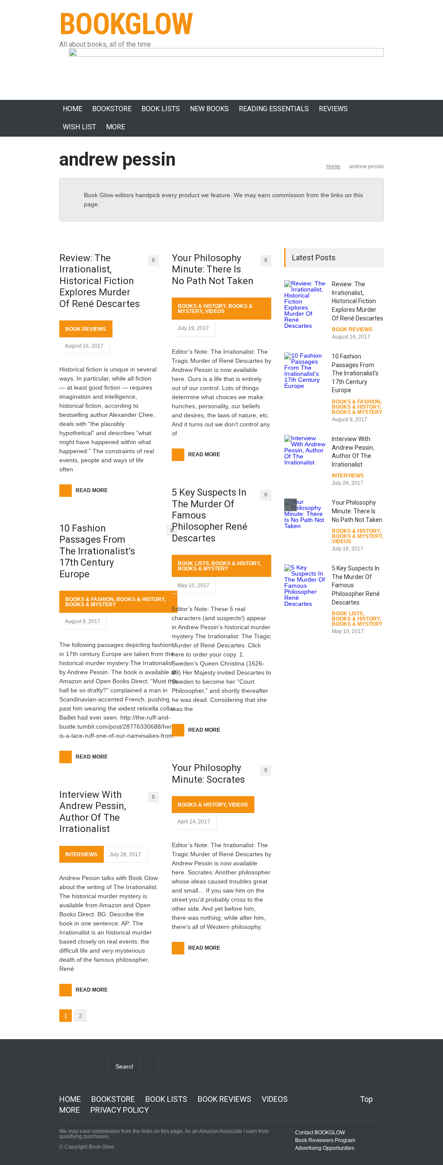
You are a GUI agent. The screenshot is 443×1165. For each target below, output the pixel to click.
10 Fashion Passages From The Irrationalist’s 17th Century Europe (97, 551)
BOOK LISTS (160, 109)
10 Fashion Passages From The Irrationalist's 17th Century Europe (355, 373)
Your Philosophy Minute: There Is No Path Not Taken (213, 269)
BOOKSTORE (112, 109)
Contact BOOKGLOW (320, 1133)
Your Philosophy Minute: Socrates (208, 773)
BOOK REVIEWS (85, 329)
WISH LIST (79, 127)
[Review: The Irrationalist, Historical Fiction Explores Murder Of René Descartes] (305, 304)
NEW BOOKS (209, 109)
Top (366, 1099)
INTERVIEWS (81, 854)
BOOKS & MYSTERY (90, 605)
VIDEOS (215, 311)
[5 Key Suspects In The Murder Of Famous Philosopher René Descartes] (305, 585)
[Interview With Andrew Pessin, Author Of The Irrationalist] (305, 451)
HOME (72, 109)
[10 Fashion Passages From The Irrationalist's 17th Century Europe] (305, 370)
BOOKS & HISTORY (140, 599)
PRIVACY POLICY (119, 1109)
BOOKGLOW (126, 24)
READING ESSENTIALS (274, 109)
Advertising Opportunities (324, 1148)
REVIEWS (333, 109)
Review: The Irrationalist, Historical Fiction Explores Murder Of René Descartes (99, 281)
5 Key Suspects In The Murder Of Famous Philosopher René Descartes (209, 515)
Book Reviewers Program (325, 1140)
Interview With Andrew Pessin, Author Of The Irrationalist (92, 811)
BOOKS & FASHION (89, 599)
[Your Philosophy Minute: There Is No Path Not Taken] (305, 514)
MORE (115, 127)
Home (333, 166)
